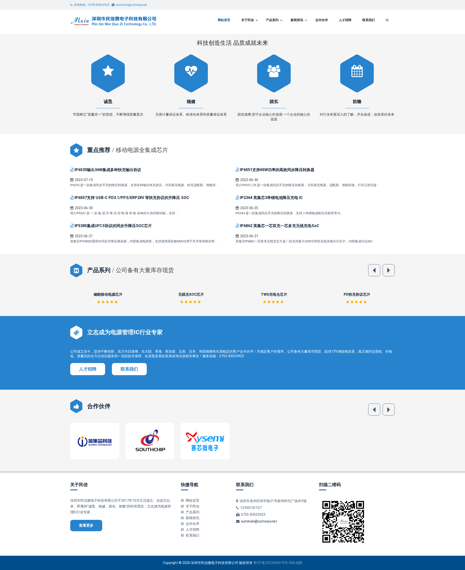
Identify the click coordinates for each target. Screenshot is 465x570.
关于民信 (247, 20)
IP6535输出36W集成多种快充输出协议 (108, 169)
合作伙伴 (321, 20)
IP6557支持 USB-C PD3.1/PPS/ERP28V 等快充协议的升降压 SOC (132, 197)
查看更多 (86, 525)
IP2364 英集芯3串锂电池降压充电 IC (271, 197)
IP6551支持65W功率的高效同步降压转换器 (277, 169)
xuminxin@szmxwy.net (259, 521)
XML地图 (295, 563)
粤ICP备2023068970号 (270, 563)
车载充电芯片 (357, 294)
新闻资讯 (297, 20)
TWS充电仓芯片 (191, 294)
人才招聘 (345, 20)
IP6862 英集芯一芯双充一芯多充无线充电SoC (279, 225)
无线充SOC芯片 (108, 294)
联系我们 (368, 20)
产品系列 (272, 20)
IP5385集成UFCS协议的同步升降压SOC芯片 (113, 225)
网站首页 (224, 20)
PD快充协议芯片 (274, 294)
